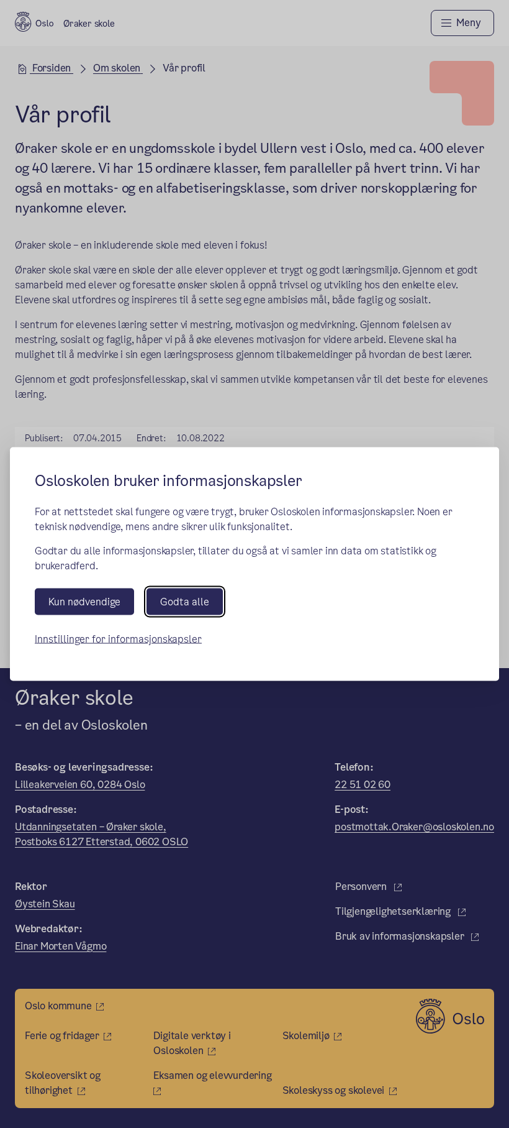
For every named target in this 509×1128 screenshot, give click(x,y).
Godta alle (184, 602)
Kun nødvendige (84, 602)
